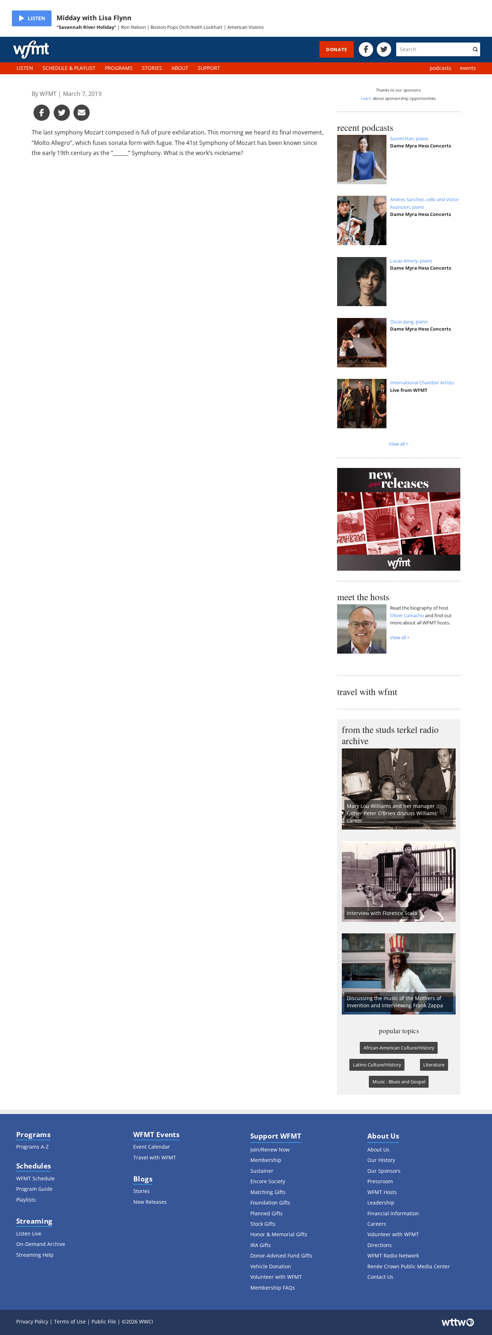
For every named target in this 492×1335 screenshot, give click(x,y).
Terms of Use (70, 1321)
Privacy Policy (32, 1321)
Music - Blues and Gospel (398, 1081)
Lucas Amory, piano (411, 260)
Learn (366, 98)
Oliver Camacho (407, 615)
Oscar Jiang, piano (409, 321)
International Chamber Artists (422, 382)
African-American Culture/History (398, 1047)
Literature (433, 1064)
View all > (398, 444)
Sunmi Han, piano (409, 138)
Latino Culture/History (377, 1064)
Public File (103, 1321)
